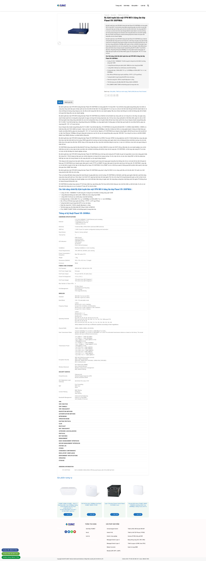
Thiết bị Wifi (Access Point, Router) (137, 91)
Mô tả (60, 102)
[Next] (149, 499)
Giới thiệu (126, 5)
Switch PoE (110, 532)
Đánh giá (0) (68, 102)
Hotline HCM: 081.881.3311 (10, 553)
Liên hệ (143, 5)
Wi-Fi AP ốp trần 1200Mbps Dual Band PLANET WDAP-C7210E (91, 504)
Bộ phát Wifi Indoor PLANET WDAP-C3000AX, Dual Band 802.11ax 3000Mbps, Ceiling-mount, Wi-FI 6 (138, 505)
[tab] (60, 102)
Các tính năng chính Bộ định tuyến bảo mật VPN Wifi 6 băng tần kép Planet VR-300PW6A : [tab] (125, 57)
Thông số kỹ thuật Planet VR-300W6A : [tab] (75, 213)
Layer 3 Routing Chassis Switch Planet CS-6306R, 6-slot (115, 504)
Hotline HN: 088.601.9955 (10, 550)
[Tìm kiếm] (148, 5)
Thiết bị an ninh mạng (123, 15)
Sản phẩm (134, 5)
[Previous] (57, 499)
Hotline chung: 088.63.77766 (11, 557)
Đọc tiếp (69, 514)
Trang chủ (118, 5)
